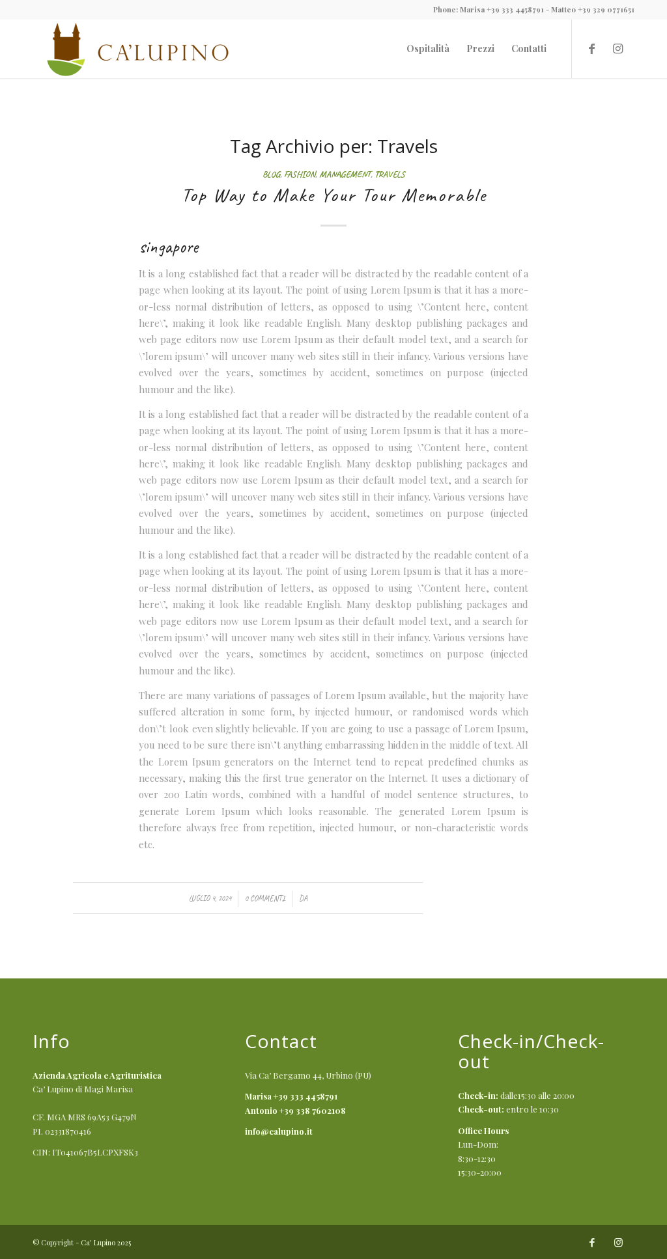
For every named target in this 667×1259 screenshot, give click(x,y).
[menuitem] (428, 49)
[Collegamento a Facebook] (592, 48)
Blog (271, 174)
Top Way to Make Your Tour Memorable (334, 194)
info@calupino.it (279, 1131)
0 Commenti (265, 898)
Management (345, 174)
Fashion (299, 174)
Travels (390, 174)
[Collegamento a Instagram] (618, 48)
